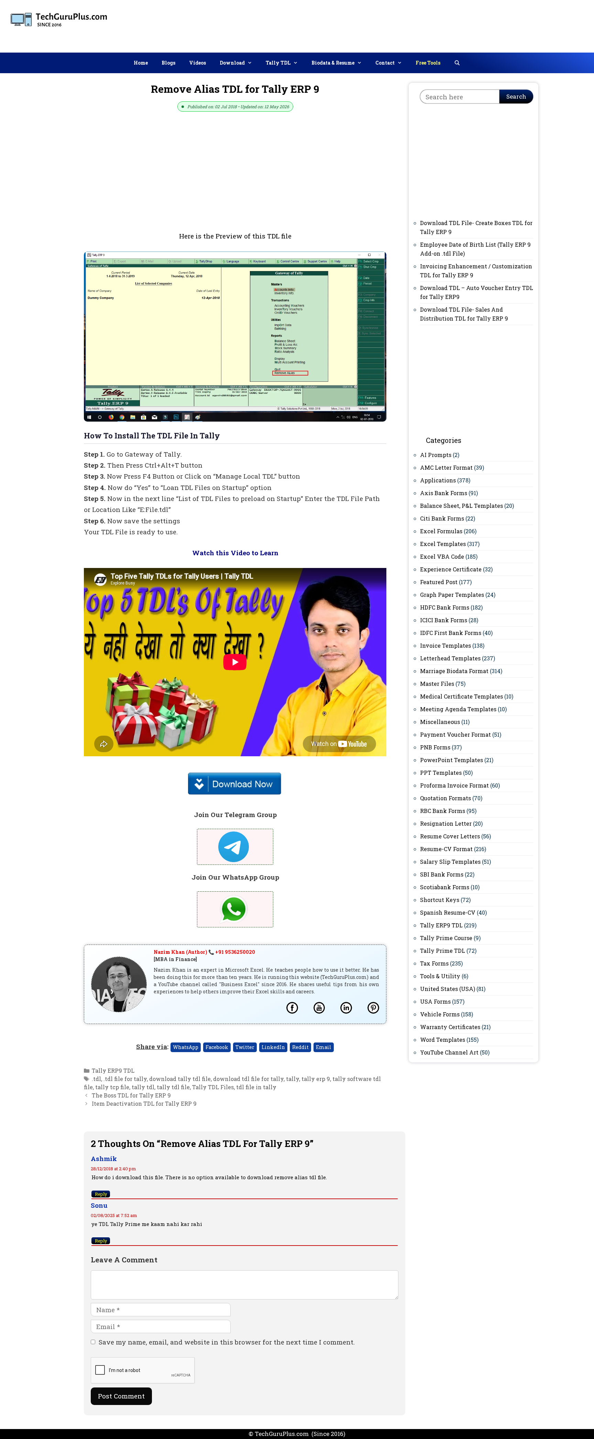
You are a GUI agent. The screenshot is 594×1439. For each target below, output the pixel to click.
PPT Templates (441, 772)
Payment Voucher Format (455, 734)
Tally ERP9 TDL (113, 1070)
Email (323, 1047)
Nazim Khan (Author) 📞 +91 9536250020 (204, 952)
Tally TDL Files (213, 1087)
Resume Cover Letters (450, 836)
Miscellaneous (440, 721)
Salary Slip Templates (450, 861)
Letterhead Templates (450, 658)
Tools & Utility (440, 976)
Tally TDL (278, 62)
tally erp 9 (315, 1078)
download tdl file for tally (248, 1078)
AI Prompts (435, 454)
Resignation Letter (446, 823)
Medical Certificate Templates (461, 696)
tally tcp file (112, 1087)
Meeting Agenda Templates (458, 709)
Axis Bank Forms (443, 493)
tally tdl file (173, 1087)
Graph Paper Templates (452, 594)
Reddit (300, 1047)
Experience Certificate (451, 569)
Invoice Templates (445, 645)
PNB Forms (435, 747)
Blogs (168, 62)
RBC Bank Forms (442, 810)
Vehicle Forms (440, 1014)
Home (141, 62)
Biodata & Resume (332, 62)
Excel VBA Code (442, 556)
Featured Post (439, 581)
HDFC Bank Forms (444, 607)
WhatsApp (185, 1047)
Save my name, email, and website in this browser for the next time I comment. (227, 1342)
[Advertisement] (464, 24)
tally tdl (143, 1087)
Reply (101, 1194)
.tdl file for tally (125, 1078)
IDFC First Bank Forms (450, 632)
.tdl (96, 1078)
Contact (385, 62)
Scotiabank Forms (444, 887)
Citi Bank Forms (442, 518)
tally (292, 1078)
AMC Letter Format (446, 467)
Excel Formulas (441, 531)
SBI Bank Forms (441, 874)
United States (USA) (447, 988)
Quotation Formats (445, 798)
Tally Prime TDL (442, 950)
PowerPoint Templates (451, 759)
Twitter (244, 1047)
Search (516, 96)
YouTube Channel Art (449, 1052)
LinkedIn (273, 1047)
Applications (438, 480)
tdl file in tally (256, 1087)
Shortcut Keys (439, 899)
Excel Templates (443, 543)
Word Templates (442, 1039)
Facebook (217, 1047)
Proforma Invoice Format (454, 785)
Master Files (437, 683)
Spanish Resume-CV (447, 912)
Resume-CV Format (446, 848)
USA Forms (435, 1001)
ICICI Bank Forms (443, 620)
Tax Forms (434, 963)
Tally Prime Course (446, 937)
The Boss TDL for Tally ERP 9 (131, 1095)
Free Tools (428, 62)
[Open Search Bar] (457, 63)
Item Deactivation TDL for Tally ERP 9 (144, 1103)
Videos (197, 62)
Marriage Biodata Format (454, 670)
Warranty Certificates (450, 1026)
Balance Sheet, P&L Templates (461, 505)
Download (232, 62)
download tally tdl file (180, 1078)
